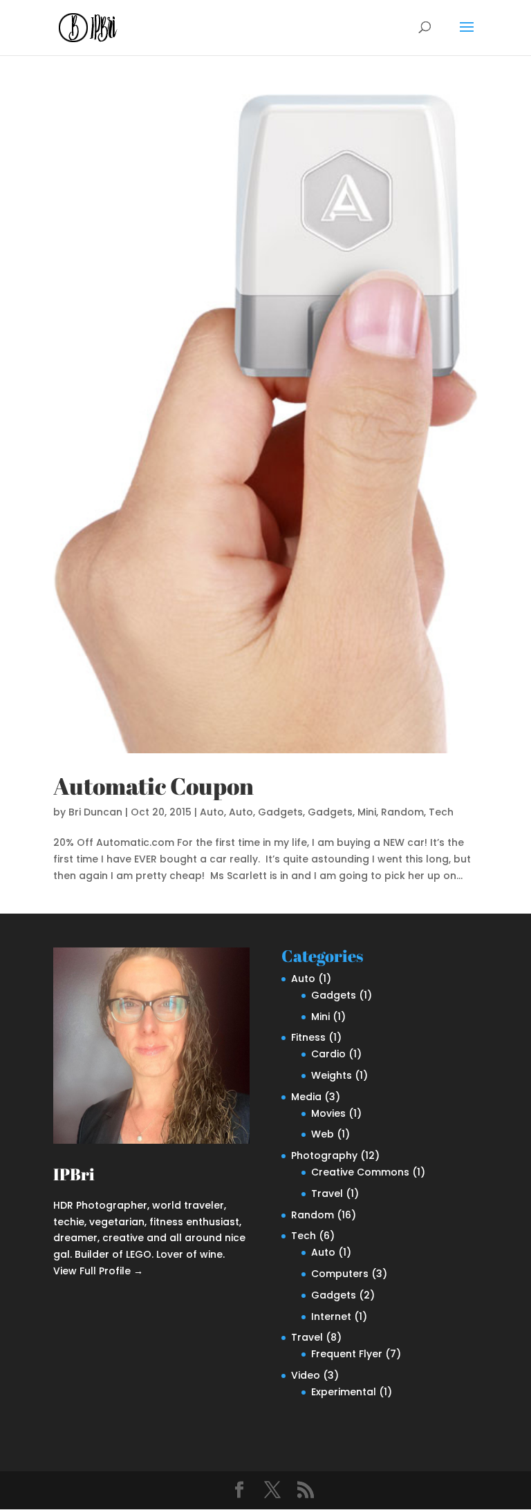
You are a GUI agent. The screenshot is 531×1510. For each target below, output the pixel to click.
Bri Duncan (95, 812)
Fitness (308, 1037)
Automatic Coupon (153, 786)
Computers (340, 1274)
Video (305, 1375)
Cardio (328, 1054)
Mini (366, 812)
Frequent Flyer (346, 1354)
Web (322, 1134)
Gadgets (280, 812)
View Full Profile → (98, 1271)
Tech (441, 812)
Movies (328, 1113)
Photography (324, 1155)
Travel (327, 1193)
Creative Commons (360, 1172)
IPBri (74, 1174)
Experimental (343, 1392)
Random (402, 812)
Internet (331, 1316)
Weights (331, 1075)
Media (306, 1097)
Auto (212, 812)
